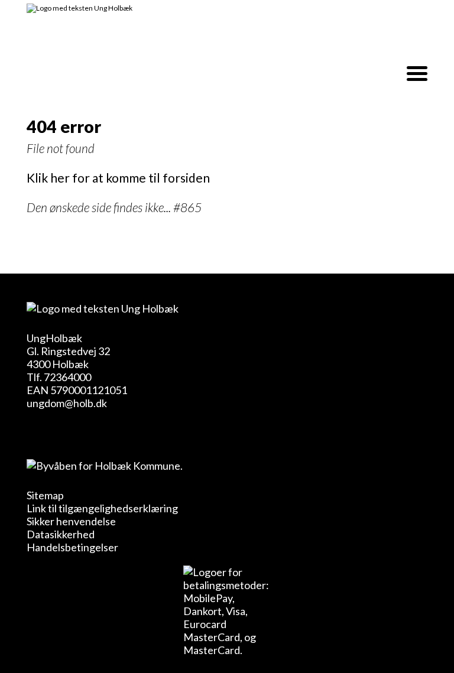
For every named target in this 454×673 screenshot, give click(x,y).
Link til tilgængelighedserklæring (102, 508)
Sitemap (45, 495)
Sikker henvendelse (71, 521)
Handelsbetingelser (72, 547)
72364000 (67, 376)
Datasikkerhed (61, 534)
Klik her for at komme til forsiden (118, 177)
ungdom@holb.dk (67, 402)
